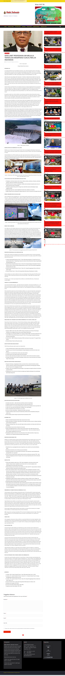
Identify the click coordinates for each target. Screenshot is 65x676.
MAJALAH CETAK (44, 15)
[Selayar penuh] (44, 93)
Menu (5, 15)
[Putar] (44, 36)
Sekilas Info (29, 15)
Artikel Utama (11, 15)
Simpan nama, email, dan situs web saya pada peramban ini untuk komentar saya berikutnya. (20, 617)
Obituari (23, 15)
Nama (5, 602)
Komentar (6, 588)
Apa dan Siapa (18, 15)
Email (5, 607)
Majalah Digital (36, 15)
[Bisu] (44, 233)
